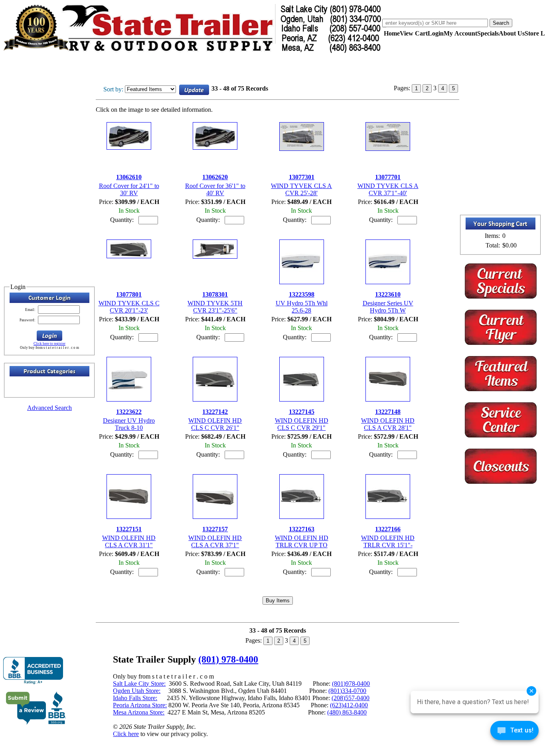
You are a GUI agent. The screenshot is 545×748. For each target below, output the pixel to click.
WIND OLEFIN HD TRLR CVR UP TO (301, 541)
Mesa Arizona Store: (138, 712)
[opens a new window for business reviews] (33, 671)
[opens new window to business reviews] (36, 722)
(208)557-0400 (350, 698)
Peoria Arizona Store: (140, 705)
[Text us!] (514, 732)
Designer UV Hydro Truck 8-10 (129, 424)
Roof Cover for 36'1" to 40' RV (215, 189)
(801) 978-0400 (228, 659)
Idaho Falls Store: (135, 698)
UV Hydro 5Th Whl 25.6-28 (302, 307)
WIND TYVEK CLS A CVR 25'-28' (301, 189)
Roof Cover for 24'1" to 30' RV (129, 189)
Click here (126, 733)
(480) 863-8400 (347, 712)
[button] (49, 335)
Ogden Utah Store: (136, 690)
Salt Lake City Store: (139, 683)
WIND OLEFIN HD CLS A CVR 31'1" (129, 541)
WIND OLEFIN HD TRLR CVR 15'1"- (388, 541)
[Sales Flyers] (501, 342)
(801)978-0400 (351, 683)
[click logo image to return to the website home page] (192, 51)
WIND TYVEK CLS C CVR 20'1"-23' (129, 307)
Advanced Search (49, 407)
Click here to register (49, 344)
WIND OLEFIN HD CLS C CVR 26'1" (215, 424)
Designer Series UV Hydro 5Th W (388, 307)
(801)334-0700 (347, 690)
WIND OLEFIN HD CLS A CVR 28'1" (388, 424)
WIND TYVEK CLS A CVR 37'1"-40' (388, 189)
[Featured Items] (501, 296)
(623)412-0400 (349, 705)
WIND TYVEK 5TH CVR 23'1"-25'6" (215, 307)
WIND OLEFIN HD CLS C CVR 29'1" (301, 424)
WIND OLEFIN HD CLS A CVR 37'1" (215, 541)
